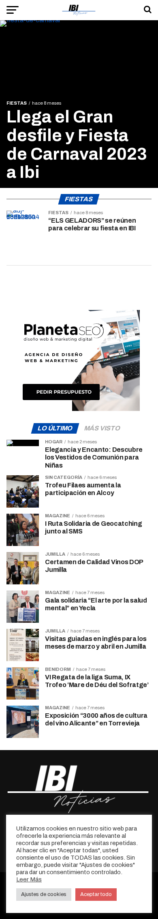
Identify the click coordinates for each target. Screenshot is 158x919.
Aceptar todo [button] (96, 894)
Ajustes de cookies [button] (43, 894)
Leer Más (29, 879)
